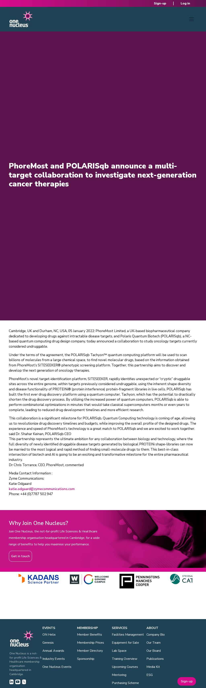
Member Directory (90, 651)
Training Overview (124, 659)
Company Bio (155, 634)
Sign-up (160, 3)
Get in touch (20, 556)
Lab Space (119, 651)
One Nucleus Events (56, 667)
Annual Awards (53, 651)
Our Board (153, 651)
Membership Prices (90, 642)
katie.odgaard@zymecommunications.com (42, 489)
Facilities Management (128, 634)
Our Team (153, 642)
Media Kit (153, 667)
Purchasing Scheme (125, 683)
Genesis (48, 642)
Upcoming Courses (125, 667)
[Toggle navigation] (191, 19)
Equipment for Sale (125, 642)
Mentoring (119, 675)
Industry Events (53, 659)
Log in (185, 3)
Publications (155, 659)
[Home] (21, 19)
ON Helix (49, 634)
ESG (149, 675)
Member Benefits (89, 634)
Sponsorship (85, 659)
